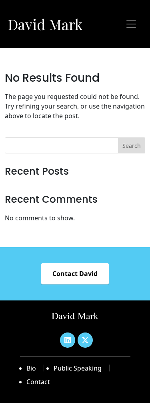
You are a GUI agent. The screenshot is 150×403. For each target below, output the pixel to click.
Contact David (75, 273)
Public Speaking (78, 368)
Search (131, 145)
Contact (38, 381)
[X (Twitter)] (85, 340)
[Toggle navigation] (131, 24)
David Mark (45, 24)
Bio (31, 368)
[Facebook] (67, 340)
